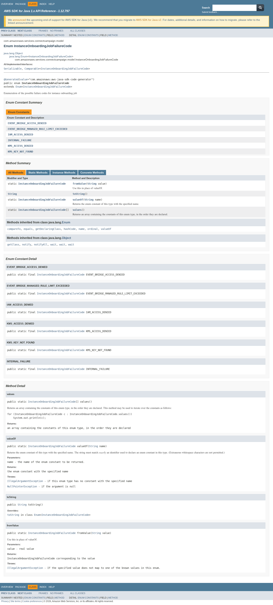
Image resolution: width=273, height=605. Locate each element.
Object (66, 238)
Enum (19, 86)
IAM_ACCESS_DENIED (20, 134)
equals (28, 228)
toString (78, 193)
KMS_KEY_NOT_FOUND (20, 151)
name (81, 228)
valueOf (78, 199)
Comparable (32, 68)
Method (59, 35)
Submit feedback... (210, 12)
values (77, 209)
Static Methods (38, 172)
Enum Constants (34, 35)
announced (19, 19)
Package (20, 4)
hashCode (70, 228)
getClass (13, 244)
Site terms (15, 601)
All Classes (77, 30)
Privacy (5, 601)
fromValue (79, 183)
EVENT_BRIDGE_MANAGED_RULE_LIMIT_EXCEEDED (37, 128)
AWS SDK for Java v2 (148, 19)
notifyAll (40, 244)
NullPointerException (22, 486)
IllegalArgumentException (25, 481)
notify (26, 244)
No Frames (56, 30)
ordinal (92, 228)
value (23, 79)
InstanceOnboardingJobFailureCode (50, 56)
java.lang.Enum (18, 56)
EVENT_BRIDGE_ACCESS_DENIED (27, 123)
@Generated (11, 79)
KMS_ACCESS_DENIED (20, 145)
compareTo (14, 228)
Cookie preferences (32, 601)
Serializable (13, 68)
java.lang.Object (13, 53)
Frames (43, 30)
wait (53, 244)
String (91, 183)
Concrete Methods (92, 172)
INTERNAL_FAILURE (20, 140)
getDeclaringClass (48, 228)
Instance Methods (64, 172)
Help (52, 4)
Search (206, 7)
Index (43, 4)
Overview (7, 4)
